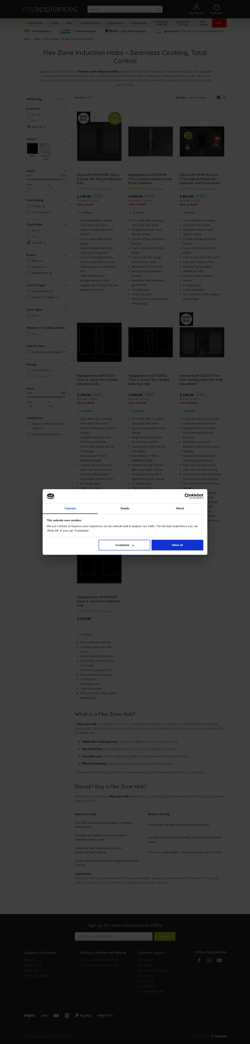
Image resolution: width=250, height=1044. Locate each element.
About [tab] (180, 508)
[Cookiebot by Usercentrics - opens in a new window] (187, 496)
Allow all (177, 545)
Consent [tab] (70, 508)
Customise (122, 545)
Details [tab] (125, 508)
